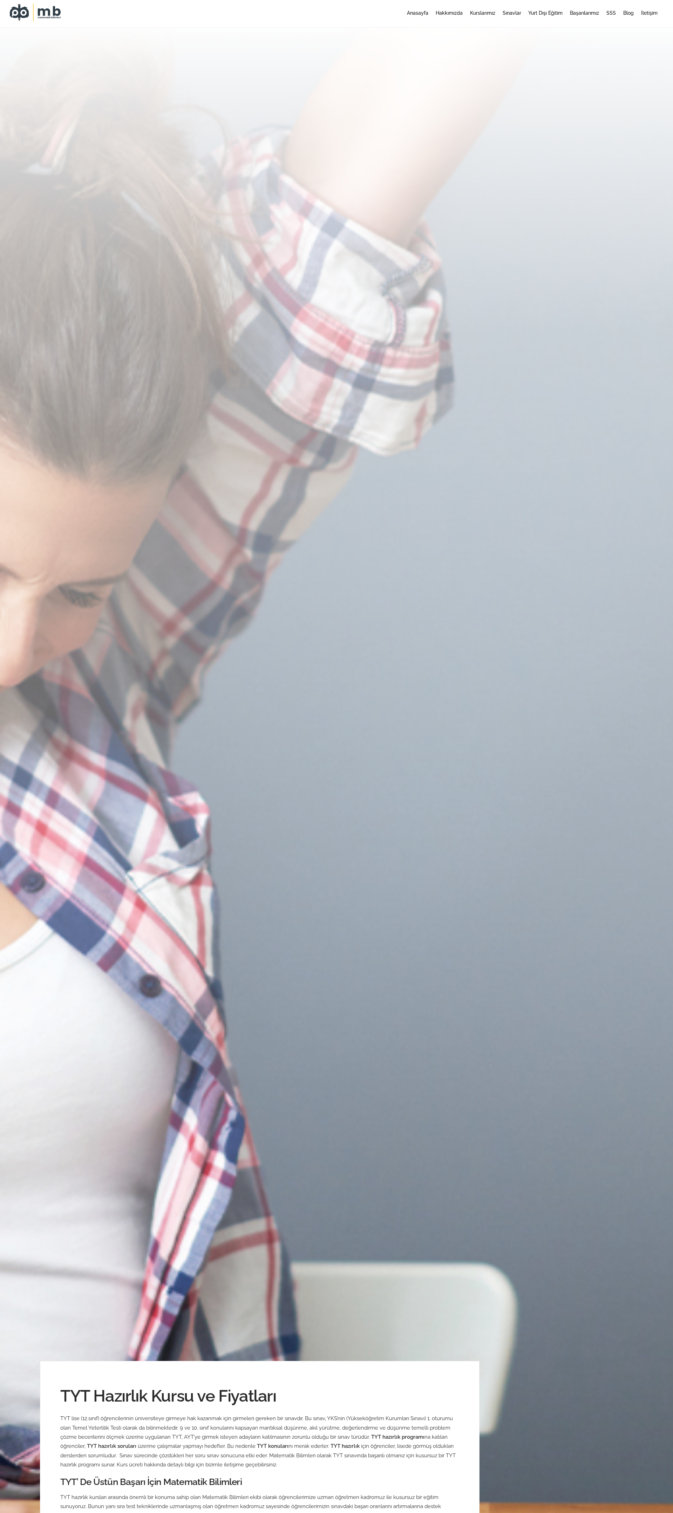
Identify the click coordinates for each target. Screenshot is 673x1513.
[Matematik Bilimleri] (36, 17)
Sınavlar (512, 13)
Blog (628, 13)
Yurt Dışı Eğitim (545, 13)
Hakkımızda (449, 13)
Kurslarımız (482, 13)
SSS (611, 13)
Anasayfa (417, 13)
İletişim (649, 13)
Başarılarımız (584, 13)
